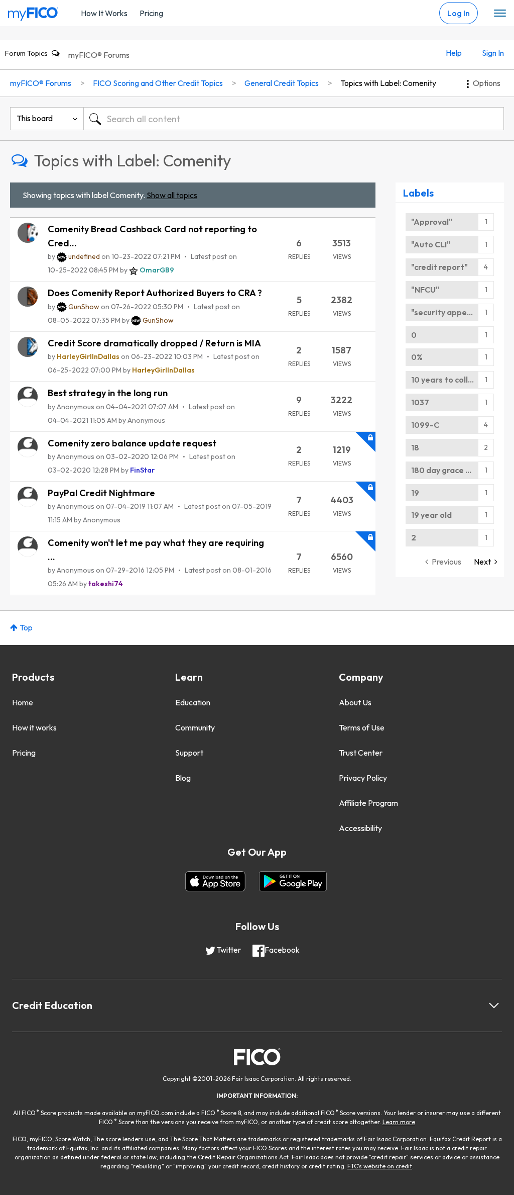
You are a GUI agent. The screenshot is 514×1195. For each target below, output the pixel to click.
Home (22, 702)
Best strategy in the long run (108, 393)
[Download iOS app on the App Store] (215, 881)
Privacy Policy (363, 778)
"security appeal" (444, 312)
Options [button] (486, 83)
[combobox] (293, 118)
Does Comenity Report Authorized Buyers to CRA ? (155, 293)
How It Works (104, 13)
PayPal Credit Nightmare (101, 493)
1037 (420, 402)
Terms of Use (361, 727)
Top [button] (26, 627)
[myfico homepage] (33, 11)
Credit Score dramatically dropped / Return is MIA (154, 343)
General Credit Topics (281, 83)
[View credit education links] (494, 1005)
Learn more (398, 1122)
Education (192, 702)
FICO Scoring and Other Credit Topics (158, 83)
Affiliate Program (368, 803)
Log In (458, 13)
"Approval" (431, 222)
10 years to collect (446, 380)
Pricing (151, 13)
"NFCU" (425, 290)
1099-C (425, 425)
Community (195, 727)
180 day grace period (451, 470)
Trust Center (360, 753)
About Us (355, 702)
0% (417, 357)
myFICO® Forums (99, 55)
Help (454, 53)
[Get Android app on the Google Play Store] (293, 881)
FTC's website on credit (379, 1166)
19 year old (431, 515)
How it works (34, 727)
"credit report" (439, 267)
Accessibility (360, 828)
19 (415, 493)
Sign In (493, 53)
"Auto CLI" (430, 244)
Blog (183, 778)
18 (415, 447)
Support (189, 753)
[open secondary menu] (500, 13)
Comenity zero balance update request (132, 443)
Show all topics (172, 195)
